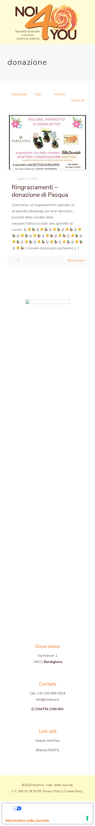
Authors (59, 94)
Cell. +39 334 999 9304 (47, 693)
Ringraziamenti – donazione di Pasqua (40, 191)
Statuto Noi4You (47, 740)
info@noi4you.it (47, 699)
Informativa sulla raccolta (27, 820)
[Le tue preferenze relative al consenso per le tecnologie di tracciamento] (87, 818)
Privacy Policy (52, 791)
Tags (38, 94)
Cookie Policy (73, 791)
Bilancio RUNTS (47, 750)
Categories (19, 94)
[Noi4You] (47, 22)
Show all (77, 100)
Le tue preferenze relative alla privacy (52, 808)
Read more (76, 260)
